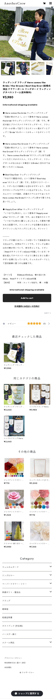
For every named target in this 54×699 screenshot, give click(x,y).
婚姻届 (5, 609)
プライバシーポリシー (13, 658)
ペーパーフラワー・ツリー (14, 584)
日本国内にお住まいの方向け (27, 306)
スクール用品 (8, 642)
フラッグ (6, 600)
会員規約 (7, 667)
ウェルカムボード (10, 567)
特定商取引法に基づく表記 (15, 663)
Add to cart (27, 298)
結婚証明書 (7, 617)
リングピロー (8, 575)
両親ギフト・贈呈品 (11, 592)
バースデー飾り (9, 634)
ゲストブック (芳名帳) (12, 626)
